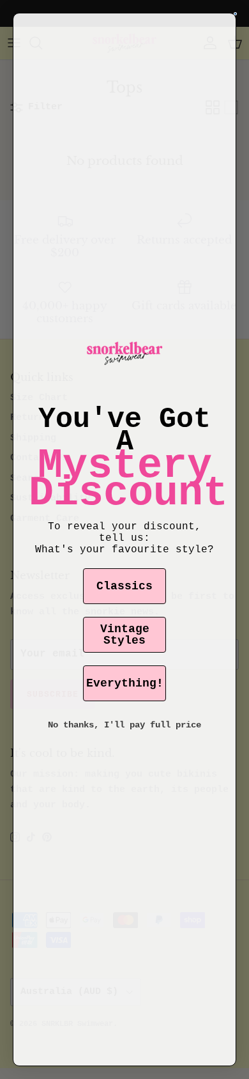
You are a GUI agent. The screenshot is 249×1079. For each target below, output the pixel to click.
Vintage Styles (124, 635)
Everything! (124, 683)
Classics (124, 586)
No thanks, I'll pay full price (124, 725)
